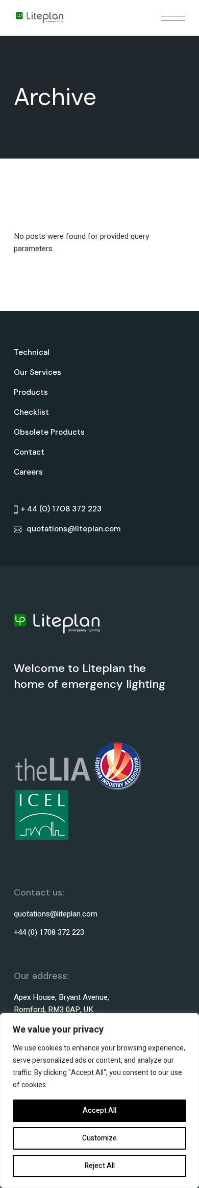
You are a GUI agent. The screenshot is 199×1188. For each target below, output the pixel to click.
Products (31, 392)
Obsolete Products (49, 432)
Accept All (99, 1110)
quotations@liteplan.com (55, 914)
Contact (29, 452)
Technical (31, 352)
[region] (99, 1100)
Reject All (100, 1165)
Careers (28, 472)
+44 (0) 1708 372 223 (49, 932)
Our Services (37, 372)
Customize (99, 1138)
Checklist (31, 412)
